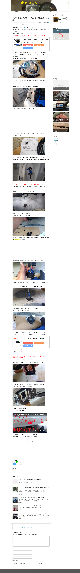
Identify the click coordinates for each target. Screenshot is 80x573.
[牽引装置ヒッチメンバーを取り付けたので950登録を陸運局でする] (15, 481)
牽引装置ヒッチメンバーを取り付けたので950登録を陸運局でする (33, 479)
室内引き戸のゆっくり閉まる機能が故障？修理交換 (60, 131)
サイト (14, 555)
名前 (14, 547)
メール (14, 551)
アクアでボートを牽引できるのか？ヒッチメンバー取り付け (26, 524)
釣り (51, 11)
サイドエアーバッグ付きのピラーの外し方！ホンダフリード (32, 505)
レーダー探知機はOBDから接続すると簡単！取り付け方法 (60, 109)
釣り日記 (55, 144)
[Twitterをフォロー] (13, 469)
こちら (23, 27)
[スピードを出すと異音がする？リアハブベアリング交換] (61, 96)
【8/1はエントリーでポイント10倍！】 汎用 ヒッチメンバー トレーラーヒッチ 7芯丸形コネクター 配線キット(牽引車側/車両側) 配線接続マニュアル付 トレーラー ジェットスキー (35, 41)
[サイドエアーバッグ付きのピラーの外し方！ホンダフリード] (15, 508)
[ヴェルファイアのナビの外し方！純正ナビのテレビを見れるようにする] (15, 489)
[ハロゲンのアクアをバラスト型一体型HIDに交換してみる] (15, 500)
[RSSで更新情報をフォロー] (15, 469)
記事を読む (20, 483)
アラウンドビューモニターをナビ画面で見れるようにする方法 (32, 514)
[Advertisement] (31, 123)
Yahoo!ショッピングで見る (28, 345)
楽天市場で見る (28, 45)
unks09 (47, 472)
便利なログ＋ (41, 571)
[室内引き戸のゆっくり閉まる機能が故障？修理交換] (61, 127)
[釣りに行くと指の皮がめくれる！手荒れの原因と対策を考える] (61, 117)
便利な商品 (28, 11)
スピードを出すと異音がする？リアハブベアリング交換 (60, 99)
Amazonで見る (39, 45)
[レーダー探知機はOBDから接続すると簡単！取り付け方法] (61, 106)
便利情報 (16, 11)
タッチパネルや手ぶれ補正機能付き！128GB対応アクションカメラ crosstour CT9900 (63, 18)
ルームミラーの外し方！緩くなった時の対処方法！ (24, 527)
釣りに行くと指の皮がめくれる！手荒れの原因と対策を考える (60, 120)
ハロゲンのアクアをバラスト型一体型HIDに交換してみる (31, 497)
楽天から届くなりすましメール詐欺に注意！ (60, 88)
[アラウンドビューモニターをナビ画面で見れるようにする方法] (15, 516)
